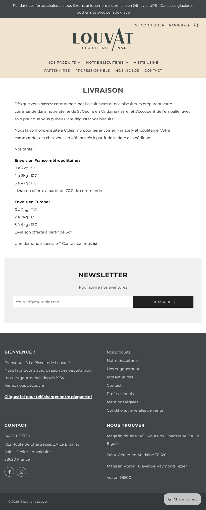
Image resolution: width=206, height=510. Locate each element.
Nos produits (61, 62)
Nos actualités (120, 377)
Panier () (179, 25)
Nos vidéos (127, 70)
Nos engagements (124, 368)
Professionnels (92, 70)
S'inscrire (161, 302)
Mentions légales (122, 402)
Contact (153, 70)
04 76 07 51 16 (17, 436)
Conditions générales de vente (135, 410)
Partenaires (57, 70)
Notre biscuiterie (105, 62)
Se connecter (150, 25)
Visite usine (146, 62)
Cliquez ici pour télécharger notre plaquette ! (48, 396)
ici (95, 243)
